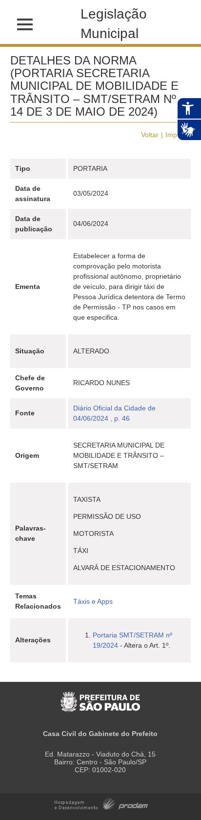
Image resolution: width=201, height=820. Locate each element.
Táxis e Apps (93, 601)
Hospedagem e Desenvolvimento (101, 803)
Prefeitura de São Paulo (100, 697)
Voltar (150, 135)
